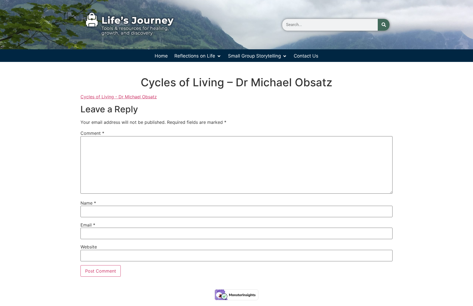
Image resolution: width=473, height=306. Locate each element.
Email (87, 225)
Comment (92, 133)
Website (88, 247)
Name (88, 203)
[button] (198, 56)
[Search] (384, 25)
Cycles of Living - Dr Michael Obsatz (118, 96)
